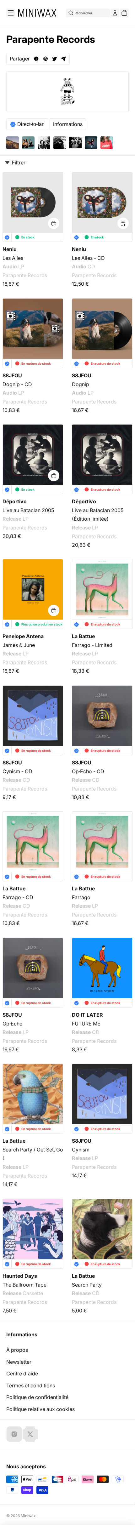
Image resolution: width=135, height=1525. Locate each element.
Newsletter (18, 1362)
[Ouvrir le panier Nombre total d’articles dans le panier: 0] (124, 13)
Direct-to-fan (31, 124)
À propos (17, 1350)
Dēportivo (15, 501)
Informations (68, 124)
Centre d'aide (22, 1373)
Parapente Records (25, 275)
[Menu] (10, 13)
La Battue (83, 636)
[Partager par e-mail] (63, 58)
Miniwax (28, 1515)
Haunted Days (20, 1276)
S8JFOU (12, 375)
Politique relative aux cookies (40, 1409)
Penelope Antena (23, 636)
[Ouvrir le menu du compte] (115, 13)
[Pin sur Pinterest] (45, 58)
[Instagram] (14, 1434)
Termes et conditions (30, 1385)
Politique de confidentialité (37, 1397)
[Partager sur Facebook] (36, 58)
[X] (30, 1434)
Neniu (10, 249)
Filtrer (18, 162)
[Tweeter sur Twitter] (54, 58)
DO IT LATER (87, 1015)
